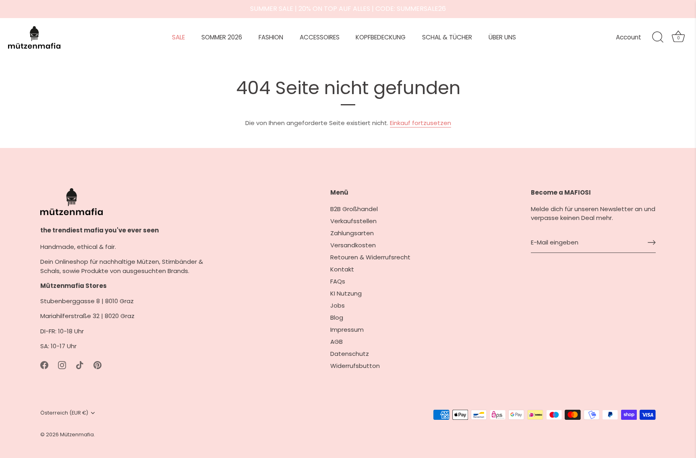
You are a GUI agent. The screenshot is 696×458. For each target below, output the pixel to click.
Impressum (347, 329)
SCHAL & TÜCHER (447, 37)
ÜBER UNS (502, 37)
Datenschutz (349, 353)
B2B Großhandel (354, 209)
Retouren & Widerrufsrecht (370, 257)
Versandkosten (353, 245)
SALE (178, 37)
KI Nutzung (346, 293)
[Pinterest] (97, 365)
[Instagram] (62, 365)
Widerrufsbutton (355, 365)
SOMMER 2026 (221, 37)
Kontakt (342, 269)
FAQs (337, 281)
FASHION (271, 37)
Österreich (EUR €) (64, 413)
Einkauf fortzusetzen (420, 123)
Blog (336, 317)
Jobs (337, 305)
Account (628, 37)
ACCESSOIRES (320, 37)
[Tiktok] (80, 365)
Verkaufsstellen (353, 221)
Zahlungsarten (352, 233)
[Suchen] (658, 37)
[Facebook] (44, 365)
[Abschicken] (652, 242)
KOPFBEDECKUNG (381, 37)
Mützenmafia (77, 434)
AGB (336, 341)
